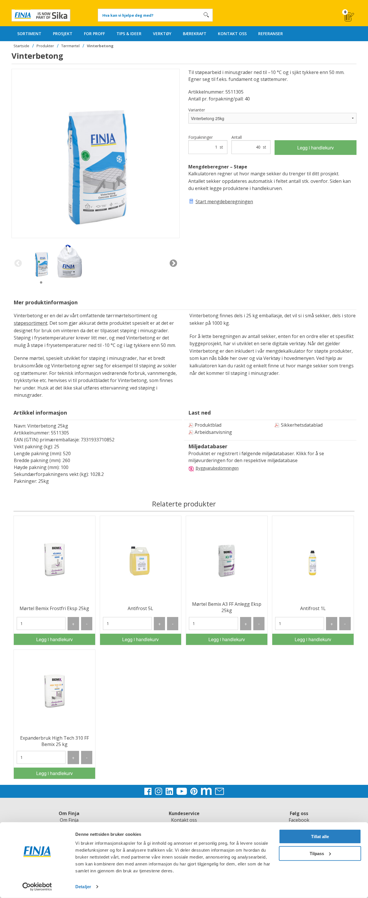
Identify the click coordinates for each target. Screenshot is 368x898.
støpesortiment (30, 323)
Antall (248, 142)
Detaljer (83, 886)
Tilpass (317, 853)
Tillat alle (320, 836)
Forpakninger (205, 142)
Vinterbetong (100, 45)
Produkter (45, 45)
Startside (21, 45)
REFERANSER (270, 33)
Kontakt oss (184, 820)
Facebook (299, 820)
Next (173, 263)
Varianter (196, 110)
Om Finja (69, 820)
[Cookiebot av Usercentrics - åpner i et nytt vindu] (37, 886)
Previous (18, 263)
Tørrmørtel (70, 45)
